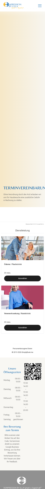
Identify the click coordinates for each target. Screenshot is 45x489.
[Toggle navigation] (40, 5)
